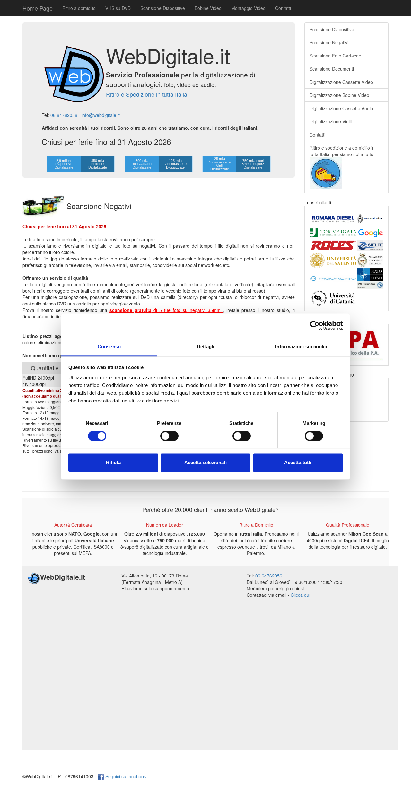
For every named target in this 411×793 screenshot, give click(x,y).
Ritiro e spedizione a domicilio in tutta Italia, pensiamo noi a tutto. (342, 151)
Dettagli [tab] (205, 346)
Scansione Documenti (332, 69)
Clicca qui (300, 595)
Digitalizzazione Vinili (331, 121)
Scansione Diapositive (162, 8)
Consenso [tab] (109, 346)
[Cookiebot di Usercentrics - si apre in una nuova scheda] (315, 325)
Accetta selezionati (205, 462)
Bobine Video (208, 8)
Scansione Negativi (329, 42)
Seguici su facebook (125, 776)
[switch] (169, 436)
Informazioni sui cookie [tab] (301, 346)
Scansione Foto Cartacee (335, 55)
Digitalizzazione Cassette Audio (341, 108)
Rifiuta (113, 462)
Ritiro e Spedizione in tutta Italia (146, 94)
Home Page (37, 8)
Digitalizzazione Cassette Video (341, 82)
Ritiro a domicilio (79, 8)
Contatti (283, 8)
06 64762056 (63, 115)
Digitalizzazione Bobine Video (339, 95)
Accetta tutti (297, 462)
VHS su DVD (118, 8)
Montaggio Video (248, 8)
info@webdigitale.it (101, 115)
